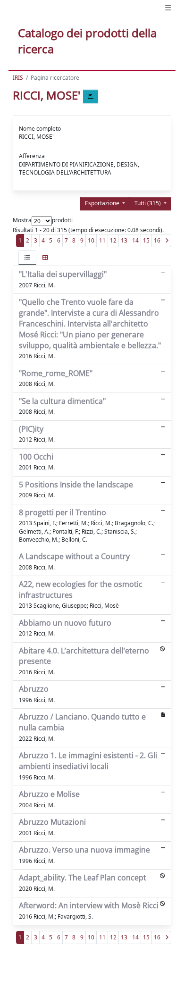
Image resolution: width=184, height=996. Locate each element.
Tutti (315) (148, 203)
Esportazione (103, 203)
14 (135, 240)
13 (124, 240)
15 (146, 240)
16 (157, 240)
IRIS (18, 78)
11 (102, 240)
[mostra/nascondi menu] (168, 7)
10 (91, 240)
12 (113, 240)
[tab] (27, 257)
